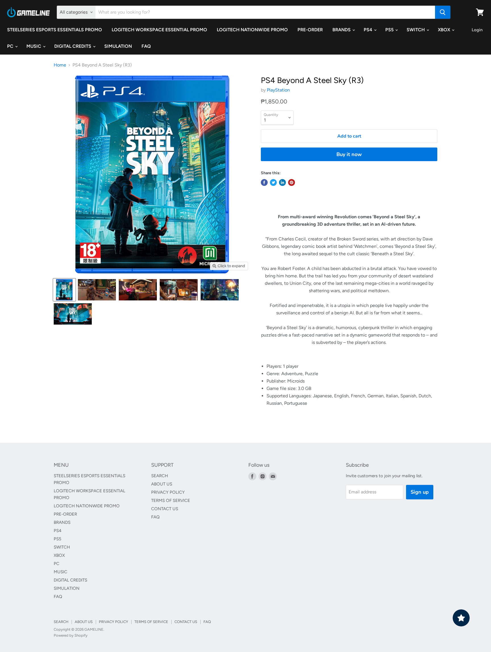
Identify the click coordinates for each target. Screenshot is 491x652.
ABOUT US (161, 484)
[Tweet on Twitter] (273, 182)
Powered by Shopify (71, 635)
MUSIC (34, 46)
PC (10, 46)
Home (60, 65)
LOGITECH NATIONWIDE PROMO (252, 29)
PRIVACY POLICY (168, 492)
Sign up (420, 492)
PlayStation (278, 90)
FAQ (146, 46)
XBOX (444, 29)
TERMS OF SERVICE (170, 500)
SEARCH (159, 475)
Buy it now (349, 154)
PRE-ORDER (310, 29)
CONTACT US (164, 508)
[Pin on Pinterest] (291, 182)
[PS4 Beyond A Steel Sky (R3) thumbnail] (64, 290)
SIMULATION (118, 46)
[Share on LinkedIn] (282, 182)
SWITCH (416, 29)
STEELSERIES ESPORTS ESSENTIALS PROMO (54, 29)
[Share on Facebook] (264, 182)
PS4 (368, 29)
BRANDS (342, 29)
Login (477, 29)
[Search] (442, 12)
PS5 (390, 29)
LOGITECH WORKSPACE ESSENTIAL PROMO (159, 29)
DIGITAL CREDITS (73, 46)
